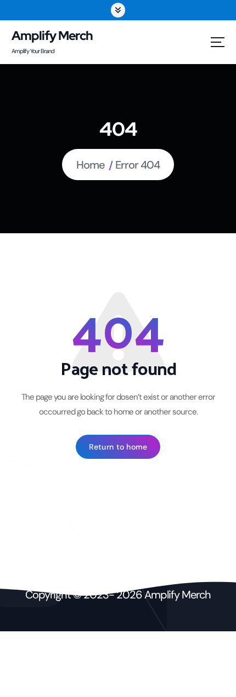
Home (90, 165)
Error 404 (137, 165)
